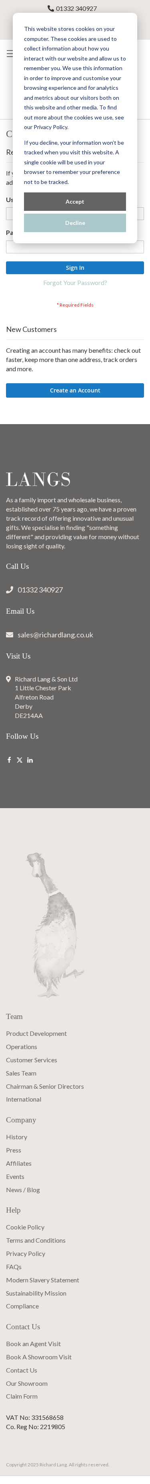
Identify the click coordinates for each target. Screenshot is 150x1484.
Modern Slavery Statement (42, 1280)
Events (15, 1176)
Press (13, 1150)
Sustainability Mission (36, 1293)
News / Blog (23, 1189)
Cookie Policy (25, 1227)
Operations (21, 1046)
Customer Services (31, 1059)
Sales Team (21, 1073)
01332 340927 (76, 8)
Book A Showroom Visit (39, 1357)
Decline (75, 222)
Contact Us (21, 1370)
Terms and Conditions (36, 1240)
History (16, 1136)
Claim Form (22, 1396)
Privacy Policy (25, 1253)
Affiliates (19, 1163)
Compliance (22, 1306)
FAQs (14, 1266)
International (23, 1099)
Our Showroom (27, 1383)
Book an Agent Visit (33, 1343)
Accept (75, 201)
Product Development (36, 1033)
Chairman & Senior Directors (45, 1086)
